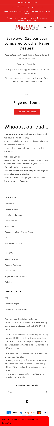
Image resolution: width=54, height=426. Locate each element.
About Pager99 (11, 259)
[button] (3, 27)
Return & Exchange (13, 265)
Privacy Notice (11, 271)
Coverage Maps (11, 209)
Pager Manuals (11, 220)
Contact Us (10, 203)
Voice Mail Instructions (15, 243)
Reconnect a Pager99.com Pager (19, 232)
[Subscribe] (46, 392)
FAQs (7, 298)
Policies (8, 282)
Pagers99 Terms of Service (16, 276)
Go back (8, 167)
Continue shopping (27, 111)
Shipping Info (10, 237)
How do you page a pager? (16, 309)
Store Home (9, 181)
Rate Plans (9, 226)
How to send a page (13, 215)
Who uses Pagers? (12, 303)
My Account (22, 181)
